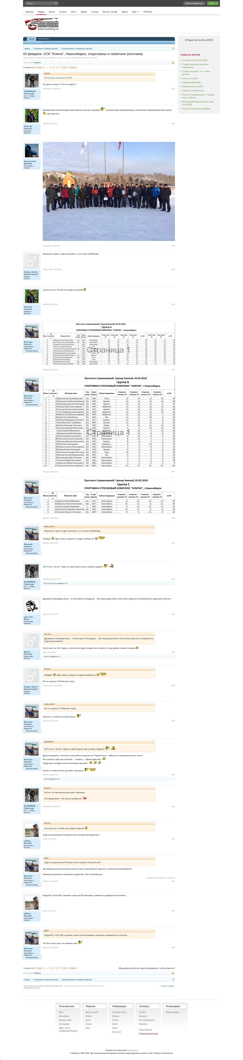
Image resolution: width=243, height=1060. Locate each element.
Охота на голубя (190, 78)
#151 (173, 614)
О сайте (142, 1012)
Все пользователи (147, 1020)
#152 (173, 652)
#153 (173, 685)
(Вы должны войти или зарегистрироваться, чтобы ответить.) (147, 968)
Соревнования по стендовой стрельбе (49, 58)
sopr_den (28, 617)
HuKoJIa (28, 126)
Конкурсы (143, 1024)
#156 (173, 806)
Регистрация (64, 1016)
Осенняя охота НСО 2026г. (195, 60)
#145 (173, 304)
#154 (173, 721)
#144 (173, 269)
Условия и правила (167, 986)
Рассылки (116, 1032)
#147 (173, 472)
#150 (173, 579)
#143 (173, 246)
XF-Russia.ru (35, 988)
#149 (173, 543)
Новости (115, 1016)
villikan (27, 841)
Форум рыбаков (172, 1012)
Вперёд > (73, 67)
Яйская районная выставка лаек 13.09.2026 (197, 103)
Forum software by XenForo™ (43, 986)
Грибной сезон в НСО (192, 86)
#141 (173, 88)
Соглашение (64, 1024)
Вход (61, 1012)
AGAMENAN (29, 91)
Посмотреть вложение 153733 (58, 78)
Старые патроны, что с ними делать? (196, 72)
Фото (73, 12)
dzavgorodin (30, 161)
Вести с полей (110, 12)
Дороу (27, 652)
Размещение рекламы (148, 1033)
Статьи (95, 12)
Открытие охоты (119, 1012)
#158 (173, 881)
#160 (173, 947)
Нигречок (47, 656)
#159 (173, 911)
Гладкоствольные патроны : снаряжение (195, 65)
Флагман (85, 58)
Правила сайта (65, 1020)
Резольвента (132, 1050)
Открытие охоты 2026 (199, 39)
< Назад (38, 67)
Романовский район (191, 82)
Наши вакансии (145, 1030)
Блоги (52, 12)
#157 (173, 839)
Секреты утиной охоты (193, 90)
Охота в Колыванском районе (196, 108)
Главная (29, 12)
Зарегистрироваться (194, 3)
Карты (125, 12)
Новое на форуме (190, 55)
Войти (211, 3)
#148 (173, 518)
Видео (84, 12)
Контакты (143, 1016)
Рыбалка (147, 12)
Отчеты (63, 12)
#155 (173, 775)
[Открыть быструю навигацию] (173, 48)
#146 (173, 369)
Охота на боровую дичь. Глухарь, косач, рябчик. (198, 96)
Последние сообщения (34, 42)
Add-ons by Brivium (84, 986)
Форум (41, 12)
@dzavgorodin (49, 290)
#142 (173, 123)
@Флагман (48, 567)
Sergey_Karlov (31, 272)
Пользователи (44, 39)
